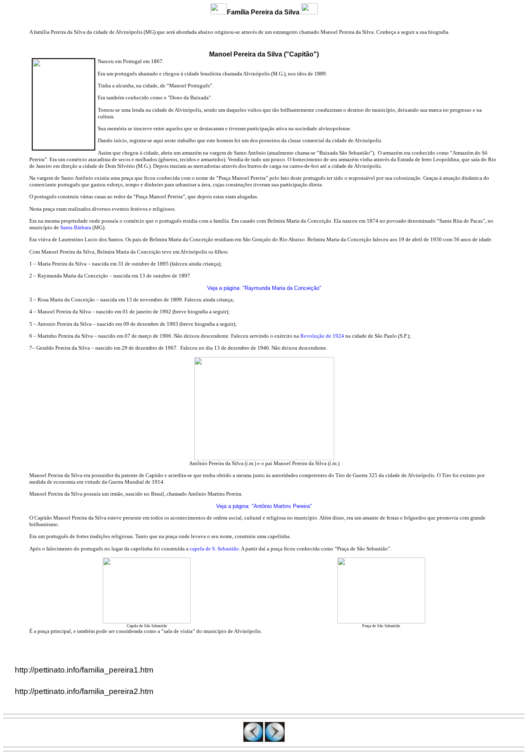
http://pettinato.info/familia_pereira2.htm (84, 691)
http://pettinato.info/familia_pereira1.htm (84, 670)
